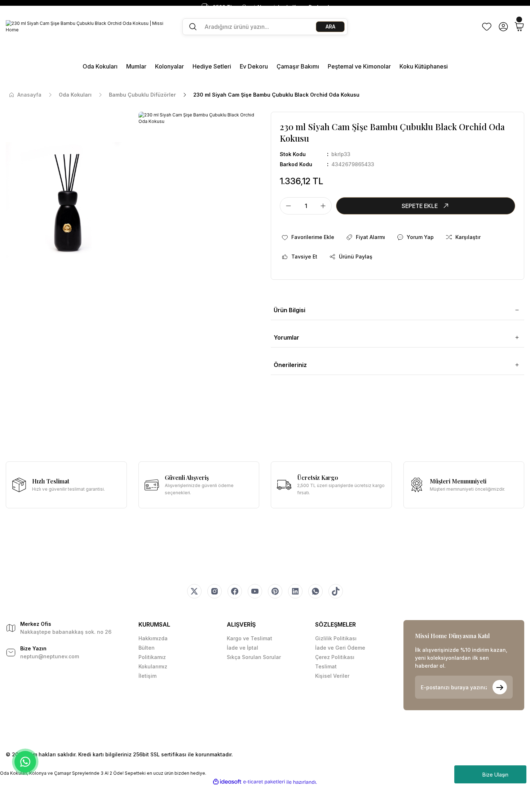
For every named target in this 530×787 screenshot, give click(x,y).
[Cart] (519, 26)
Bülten (146, 648)
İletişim (147, 676)
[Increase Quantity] (325, 206)
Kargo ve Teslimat (249, 638)
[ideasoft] (227, 782)
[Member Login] (503, 26)
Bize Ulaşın (495, 774)
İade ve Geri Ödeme (340, 648)
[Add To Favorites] (308, 237)
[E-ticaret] (264, 782)
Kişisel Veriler (332, 676)
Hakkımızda (153, 638)
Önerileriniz (290, 364)
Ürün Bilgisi (289, 310)
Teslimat (326, 666)
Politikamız (152, 657)
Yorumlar (286, 337)
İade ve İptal (242, 648)
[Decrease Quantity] (286, 206)
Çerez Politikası (334, 657)
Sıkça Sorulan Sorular (254, 657)
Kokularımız (152, 666)
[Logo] (88, 26)
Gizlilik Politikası (336, 638)
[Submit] (500, 687)
